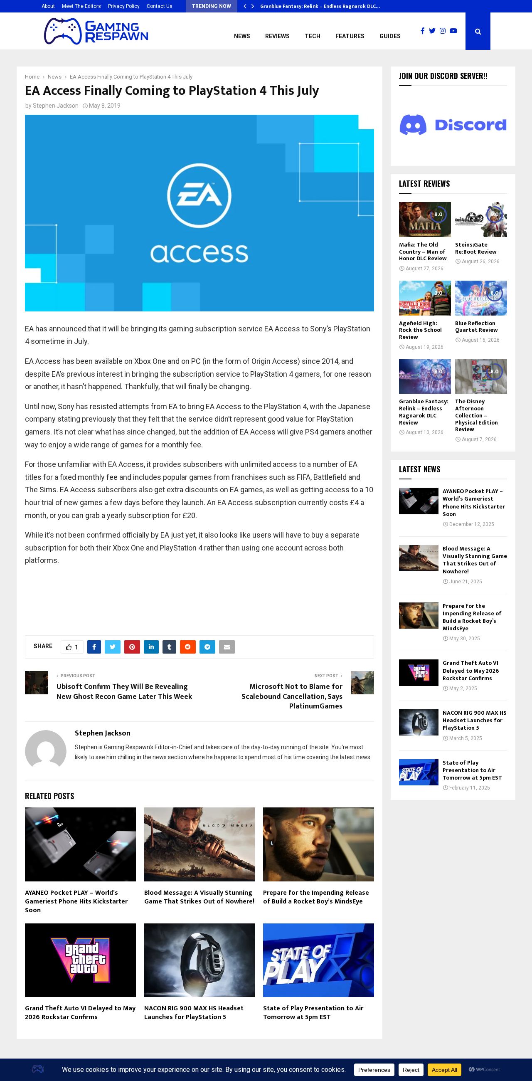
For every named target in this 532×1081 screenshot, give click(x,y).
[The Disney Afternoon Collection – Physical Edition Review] (481, 376)
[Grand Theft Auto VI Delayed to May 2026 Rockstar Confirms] (418, 672)
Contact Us (159, 6)
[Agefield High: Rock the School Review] (425, 298)
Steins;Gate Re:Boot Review (476, 248)
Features (350, 36)
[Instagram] (445, 31)
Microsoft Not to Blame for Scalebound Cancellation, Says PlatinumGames (291, 697)
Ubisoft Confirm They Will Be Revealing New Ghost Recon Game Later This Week (124, 692)
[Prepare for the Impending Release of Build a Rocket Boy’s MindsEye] (418, 615)
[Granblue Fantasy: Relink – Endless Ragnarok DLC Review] (425, 376)
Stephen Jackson (56, 105)
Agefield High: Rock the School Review (420, 330)
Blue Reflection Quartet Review (476, 326)
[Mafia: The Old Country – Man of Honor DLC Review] (425, 219)
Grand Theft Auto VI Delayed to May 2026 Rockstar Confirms (80, 1013)
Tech (312, 36)
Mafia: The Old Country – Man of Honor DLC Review (423, 252)
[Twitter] (434, 31)
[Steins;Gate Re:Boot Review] (481, 219)
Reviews (277, 36)
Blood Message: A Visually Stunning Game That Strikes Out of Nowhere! (199, 897)
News (242, 36)
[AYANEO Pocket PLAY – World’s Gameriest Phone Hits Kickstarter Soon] (418, 501)
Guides (390, 36)
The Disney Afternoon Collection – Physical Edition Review (476, 415)
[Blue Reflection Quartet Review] (481, 298)
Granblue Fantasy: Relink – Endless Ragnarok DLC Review (423, 412)
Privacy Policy (124, 6)
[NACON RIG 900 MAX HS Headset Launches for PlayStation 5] (418, 722)
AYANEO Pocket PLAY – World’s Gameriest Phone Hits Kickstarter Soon (76, 901)
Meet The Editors (81, 6)
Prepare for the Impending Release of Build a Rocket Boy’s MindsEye (316, 897)
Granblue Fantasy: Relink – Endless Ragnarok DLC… (320, 6)
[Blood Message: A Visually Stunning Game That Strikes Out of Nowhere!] (418, 558)
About (48, 6)
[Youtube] (455, 31)
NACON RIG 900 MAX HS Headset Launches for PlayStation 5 (194, 1013)
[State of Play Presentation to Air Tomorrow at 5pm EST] (418, 772)
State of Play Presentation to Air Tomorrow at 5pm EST (313, 1013)
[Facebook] (425, 31)
